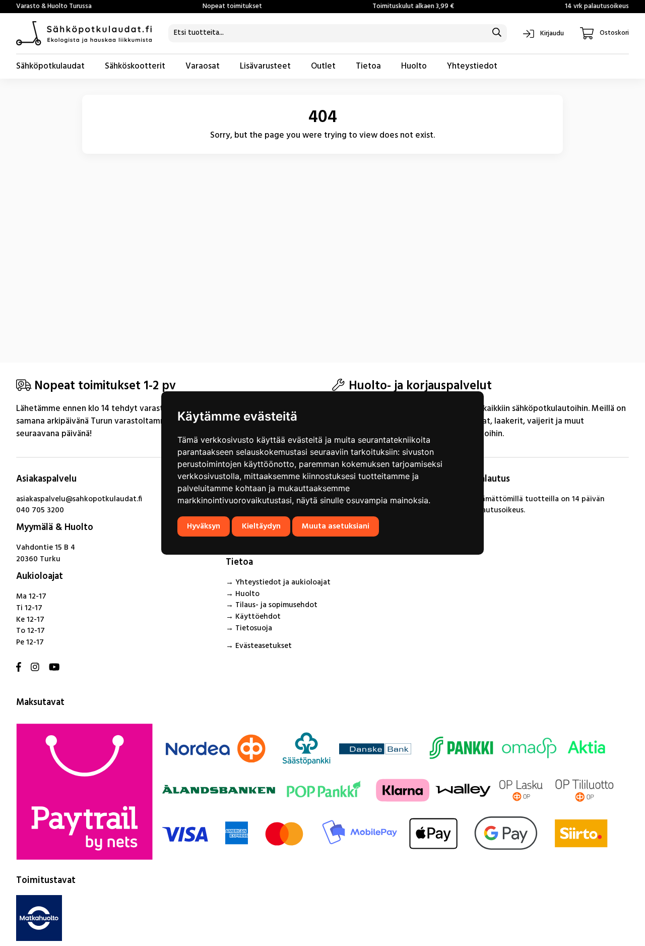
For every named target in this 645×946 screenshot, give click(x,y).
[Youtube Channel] (54, 667)
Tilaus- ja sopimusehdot (276, 605)
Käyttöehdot (258, 617)
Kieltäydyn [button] (261, 526)
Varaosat (202, 66)
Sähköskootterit (135, 66)
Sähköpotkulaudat (50, 66)
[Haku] (496, 33)
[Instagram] (35, 667)
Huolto (414, 66)
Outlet (323, 66)
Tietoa (368, 66)
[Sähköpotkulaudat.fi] (84, 33)
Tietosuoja (253, 628)
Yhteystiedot (472, 66)
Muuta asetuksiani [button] (335, 526)
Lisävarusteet (265, 66)
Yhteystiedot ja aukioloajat (283, 582)
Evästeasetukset (263, 646)
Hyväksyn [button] (203, 526)
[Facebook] (18, 667)
